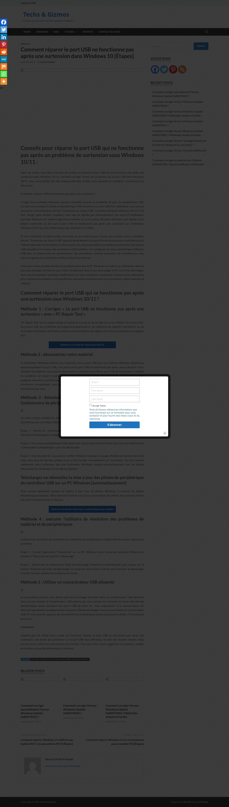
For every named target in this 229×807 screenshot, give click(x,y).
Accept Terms (99, 406)
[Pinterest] (3, 44)
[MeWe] (3, 59)
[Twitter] (3, 29)
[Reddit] (3, 51)
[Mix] (3, 66)
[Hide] (1, 88)
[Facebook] (3, 22)
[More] (3, 81)
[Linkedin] (3, 37)
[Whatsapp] (3, 74)
